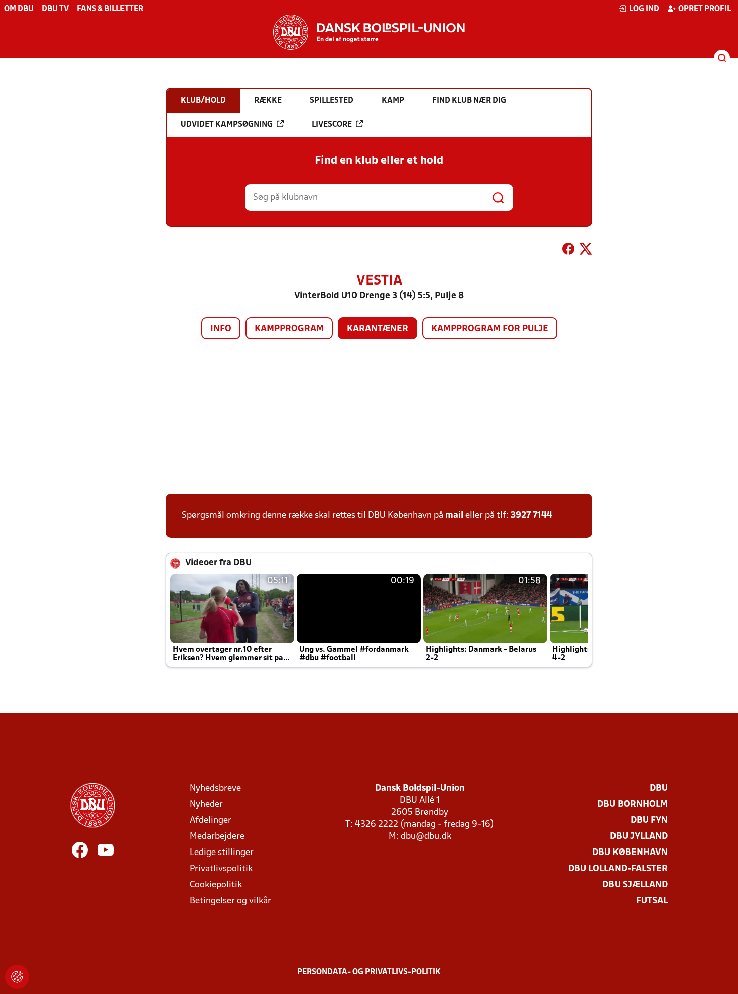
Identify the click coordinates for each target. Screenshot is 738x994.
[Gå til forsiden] (369, 32)
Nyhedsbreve (215, 788)
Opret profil (704, 9)
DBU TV (55, 9)
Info (220, 329)
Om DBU (19, 9)
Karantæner (377, 329)
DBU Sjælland (635, 885)
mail (454, 515)
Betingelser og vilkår (230, 901)
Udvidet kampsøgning (227, 124)
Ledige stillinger (222, 852)
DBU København (630, 852)
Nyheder (206, 804)
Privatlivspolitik (221, 869)
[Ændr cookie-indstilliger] (17, 977)
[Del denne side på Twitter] (585, 251)
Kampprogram (289, 329)
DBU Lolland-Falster (618, 869)
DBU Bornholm (632, 804)
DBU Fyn (649, 820)
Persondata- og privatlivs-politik (369, 972)
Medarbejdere (217, 836)
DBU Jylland (639, 836)
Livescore (332, 124)
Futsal (652, 901)
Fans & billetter (110, 9)
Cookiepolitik (216, 885)
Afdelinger (210, 820)
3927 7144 (531, 515)
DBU (659, 788)
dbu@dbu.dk (426, 836)
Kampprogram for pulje (489, 329)
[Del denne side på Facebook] (568, 251)
